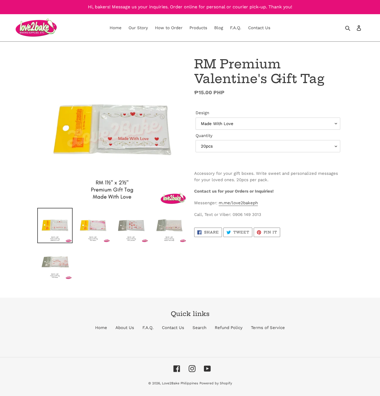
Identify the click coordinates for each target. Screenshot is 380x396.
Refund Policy (229, 327)
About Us (124, 327)
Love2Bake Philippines (180, 383)
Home (101, 327)
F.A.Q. (148, 327)
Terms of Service (268, 327)
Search (199, 327)
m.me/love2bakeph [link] (238, 202)
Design (202, 112)
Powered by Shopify (215, 383)
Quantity (204, 135)
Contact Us (173, 327)
